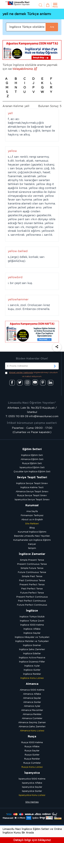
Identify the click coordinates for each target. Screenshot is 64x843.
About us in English (32, 520)
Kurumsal (32, 505)
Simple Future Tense (32, 568)
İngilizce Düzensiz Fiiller (32, 662)
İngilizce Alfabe (32, 629)
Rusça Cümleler (32, 763)
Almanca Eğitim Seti (32, 459)
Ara (52, 27)
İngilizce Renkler (32, 674)
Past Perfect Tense (32, 589)
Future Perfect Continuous (32, 605)
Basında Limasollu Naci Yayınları (32, 536)
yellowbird (15, 277)
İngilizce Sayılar (32, 633)
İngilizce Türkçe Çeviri (32, 621)
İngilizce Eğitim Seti (32, 455)
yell (10, 113)
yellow (12, 151)
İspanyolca (32, 772)
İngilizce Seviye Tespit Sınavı (32, 483)
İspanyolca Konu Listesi (32, 795)
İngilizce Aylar (32, 666)
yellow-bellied (17, 251)
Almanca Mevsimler (32, 710)
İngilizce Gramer (32, 645)
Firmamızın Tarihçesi (32, 515)
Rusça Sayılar (32, 751)
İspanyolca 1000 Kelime (32, 779)
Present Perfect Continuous (32, 597)
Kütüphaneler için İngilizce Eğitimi (32, 540)
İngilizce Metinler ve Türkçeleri (32, 641)
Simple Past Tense (32, 576)
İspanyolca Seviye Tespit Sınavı (32, 500)
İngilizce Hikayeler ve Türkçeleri (32, 637)
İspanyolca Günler (32, 791)
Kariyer (32, 544)
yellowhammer (18, 299)
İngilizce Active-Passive (32, 658)
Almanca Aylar (32, 706)
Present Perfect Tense (32, 585)
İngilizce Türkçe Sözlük (32, 617)
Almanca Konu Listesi (32, 731)
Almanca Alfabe (32, 694)
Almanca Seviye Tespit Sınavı (32, 492)
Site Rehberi (32, 524)
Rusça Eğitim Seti (32, 463)
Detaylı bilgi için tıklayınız (32, 840)
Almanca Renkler (32, 714)
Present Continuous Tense (32, 564)
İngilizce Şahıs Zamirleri (32, 649)
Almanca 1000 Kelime (32, 690)
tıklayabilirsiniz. (23, 69)
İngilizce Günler (32, 670)
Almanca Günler (32, 702)
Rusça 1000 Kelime (32, 742)
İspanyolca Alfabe (32, 783)
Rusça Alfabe (32, 747)
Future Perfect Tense (32, 593)
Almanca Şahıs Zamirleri (32, 727)
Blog (32, 528)
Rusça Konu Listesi (32, 767)
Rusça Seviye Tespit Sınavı (32, 495)
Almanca (32, 684)
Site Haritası (32, 802)
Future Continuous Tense (32, 572)
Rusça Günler (32, 755)
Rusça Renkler (32, 759)
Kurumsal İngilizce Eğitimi (32, 532)
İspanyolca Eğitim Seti (32, 467)
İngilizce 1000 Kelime (32, 625)
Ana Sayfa (32, 511)
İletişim (32, 548)
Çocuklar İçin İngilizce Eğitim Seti (32, 472)
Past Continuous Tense (32, 580)
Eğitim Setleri (32, 449)
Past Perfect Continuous (32, 601)
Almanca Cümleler (32, 718)
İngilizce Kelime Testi (32, 487)
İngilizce (32, 610)
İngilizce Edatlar (32, 654)
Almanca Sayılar (32, 698)
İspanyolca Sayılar (32, 787)
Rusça (32, 736)
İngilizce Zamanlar (32, 554)
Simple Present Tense (32, 560)
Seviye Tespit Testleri (32, 477)
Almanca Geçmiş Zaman (32, 722)
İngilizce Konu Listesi (32, 678)
